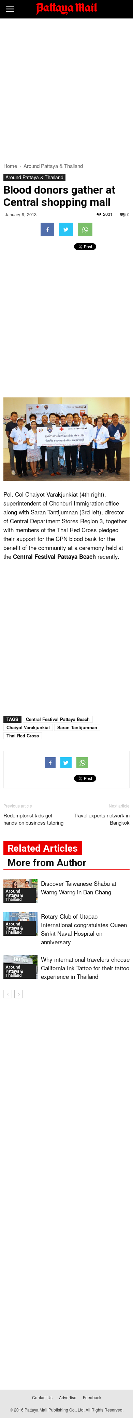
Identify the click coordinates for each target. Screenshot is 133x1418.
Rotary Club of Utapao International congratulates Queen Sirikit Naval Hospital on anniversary (84, 929)
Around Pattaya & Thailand (34, 177)
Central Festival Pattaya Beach (58, 719)
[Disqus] (66, 1101)
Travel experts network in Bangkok (102, 819)
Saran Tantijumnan (77, 727)
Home (10, 165)
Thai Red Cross (22, 735)
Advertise (67, 1397)
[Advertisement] (66, 88)
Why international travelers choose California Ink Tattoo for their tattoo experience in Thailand (85, 968)
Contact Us (42, 1397)
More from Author (47, 862)
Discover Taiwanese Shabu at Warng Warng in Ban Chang (78, 887)
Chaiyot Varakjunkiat (28, 727)
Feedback (92, 1397)
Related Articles (43, 848)
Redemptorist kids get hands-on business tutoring (33, 819)
